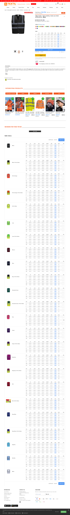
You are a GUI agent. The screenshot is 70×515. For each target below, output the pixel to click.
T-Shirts (14, 7)
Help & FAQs (6, 498)
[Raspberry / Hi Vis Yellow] (41, 26)
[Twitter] (61, 52)
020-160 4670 (21, 497)
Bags (28, 7)
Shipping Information (21, 4)
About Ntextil (6, 491)
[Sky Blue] (49, 26)
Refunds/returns (7, 497)
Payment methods (7, 494)
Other (62, 7)
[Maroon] (60, 26)
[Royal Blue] (37, 26)
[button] (56, 4)
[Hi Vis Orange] (36, 26)
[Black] (56, 26)
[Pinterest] (62, 52)
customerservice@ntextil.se (24, 492)
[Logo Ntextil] (10, 4)
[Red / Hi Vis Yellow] (55, 26)
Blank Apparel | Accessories (11, 93)
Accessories (47, 93)
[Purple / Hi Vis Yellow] (48, 26)
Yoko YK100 (7, 67)
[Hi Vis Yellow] (38, 26)
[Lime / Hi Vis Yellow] (45, 26)
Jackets (38, 7)
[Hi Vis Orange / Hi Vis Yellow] (51, 26)
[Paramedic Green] (46, 26)
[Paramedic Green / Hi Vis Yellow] (64, 26)
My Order (28, 4)
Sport (57, 7)
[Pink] (36, 28)
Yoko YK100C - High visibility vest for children (14, 79)
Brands (8, 7)
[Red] (42, 26)
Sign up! (47, 494)
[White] (44, 26)
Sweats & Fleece (21, 7)
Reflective (35, 93)
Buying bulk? (41, 61)
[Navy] (57, 26)
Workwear (51, 7)
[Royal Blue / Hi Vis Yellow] (59, 26)
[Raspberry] (63, 26)
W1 (44, 20)
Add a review (35, 131)
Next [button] (20, 31)
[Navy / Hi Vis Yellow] (52, 26)
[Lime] (40, 26)
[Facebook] (59, 52)
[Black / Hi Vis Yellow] (53, 26)
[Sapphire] (37, 28)
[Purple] (62, 26)
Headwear (44, 7)
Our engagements (7, 500)
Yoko (36, 15)
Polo (33, 7)
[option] (19, 24)
